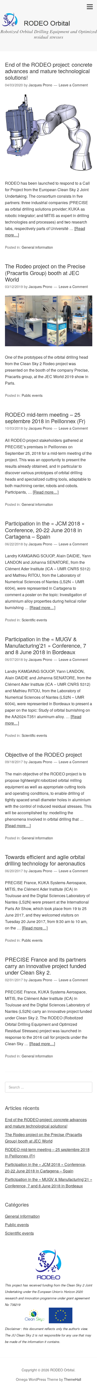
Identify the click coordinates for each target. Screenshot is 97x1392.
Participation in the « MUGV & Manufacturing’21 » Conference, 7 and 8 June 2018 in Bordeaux (45, 645)
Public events (32, 395)
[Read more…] (45, 492)
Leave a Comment (73, 84)
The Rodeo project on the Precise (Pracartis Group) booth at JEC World (45, 272)
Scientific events (34, 619)
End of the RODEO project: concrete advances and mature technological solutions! (48, 70)
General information (37, 247)
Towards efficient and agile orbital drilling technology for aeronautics (45, 860)
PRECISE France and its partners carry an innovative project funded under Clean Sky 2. (45, 965)
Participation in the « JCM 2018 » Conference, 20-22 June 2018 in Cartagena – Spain (45, 529)
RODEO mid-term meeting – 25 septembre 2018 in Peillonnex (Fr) (45, 417)
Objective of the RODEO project (43, 754)
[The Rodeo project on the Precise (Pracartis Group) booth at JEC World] (48, 350)
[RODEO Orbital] (48, 22)
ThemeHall (72, 1379)
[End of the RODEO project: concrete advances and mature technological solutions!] (48, 176)
